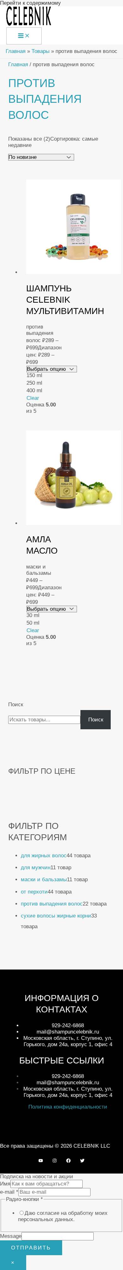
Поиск (15, 705)
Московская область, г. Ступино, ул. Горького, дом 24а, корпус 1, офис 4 (68, 1041)
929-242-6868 (68, 1025)
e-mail (9, 1192)
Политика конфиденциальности (67, 1107)
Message (10, 1236)
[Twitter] (82, 1161)
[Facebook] (68, 1161)
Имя (5, 1184)
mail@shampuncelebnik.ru (68, 1032)
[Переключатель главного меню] (24, 35)
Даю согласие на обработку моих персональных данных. (63, 1216)
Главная (18, 64)
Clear (32, 398)
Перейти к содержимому (30, 3)
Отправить (31, 1248)
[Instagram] (54, 1161)
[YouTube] (40, 1161)
